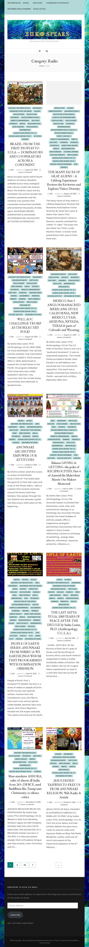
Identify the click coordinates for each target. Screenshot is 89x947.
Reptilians (72, 155)
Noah (11, 623)
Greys (74, 139)
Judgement (24, 296)
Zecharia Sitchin (33, 314)
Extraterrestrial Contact (63, 130)
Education (32, 114)
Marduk (35, 296)
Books (37, 111)
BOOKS (26, 3)
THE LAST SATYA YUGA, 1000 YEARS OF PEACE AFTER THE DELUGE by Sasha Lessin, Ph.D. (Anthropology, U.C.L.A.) (64, 622)
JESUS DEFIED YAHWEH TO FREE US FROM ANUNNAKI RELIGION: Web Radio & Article (64, 788)
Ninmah (22, 299)
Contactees (57, 120)
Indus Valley (16, 614)
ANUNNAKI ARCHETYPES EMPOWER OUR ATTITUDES (25, 453)
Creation (33, 589)
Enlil (27, 286)
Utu (11, 639)
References (25, 130)
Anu (37, 424)
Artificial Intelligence (64, 114)
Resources (25, 305)
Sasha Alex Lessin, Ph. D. (25, 133)
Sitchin (37, 136)
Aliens (70, 108)
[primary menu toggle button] (40, 51)
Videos (25, 139)
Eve (26, 598)
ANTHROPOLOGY (14, 3)
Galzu (35, 604)
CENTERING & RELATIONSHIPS (19, 9)
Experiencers (64, 127)
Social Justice (15, 314)
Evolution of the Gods (25, 601)
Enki (12, 170)
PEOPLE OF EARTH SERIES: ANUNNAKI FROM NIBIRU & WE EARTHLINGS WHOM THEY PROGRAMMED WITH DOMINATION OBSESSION (25, 656)
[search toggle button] (47, 51)
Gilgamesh (35, 607)
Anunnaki (37, 108)
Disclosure (19, 114)
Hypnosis (54, 145)
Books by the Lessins (30, 430)
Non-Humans (18, 127)
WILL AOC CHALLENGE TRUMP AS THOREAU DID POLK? (25, 325)
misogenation (34, 123)
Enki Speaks (17, 286)
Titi (31, 636)
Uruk (38, 636)
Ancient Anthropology (19, 108)
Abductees (60, 108)
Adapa (25, 579)
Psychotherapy (57, 155)
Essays (35, 286)
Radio (73, 601)
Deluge (51, 424)
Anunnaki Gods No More (21, 111)
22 (26, 865)
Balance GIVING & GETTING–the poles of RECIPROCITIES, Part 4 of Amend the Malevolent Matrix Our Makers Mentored (64, 473)
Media (22, 123)
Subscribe (15, 914)
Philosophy (32, 127)
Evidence (15, 117)
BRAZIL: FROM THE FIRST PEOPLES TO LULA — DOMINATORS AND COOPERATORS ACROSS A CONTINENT (25, 154)
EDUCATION (37, 3)
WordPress (74, 940)
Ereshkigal (17, 598)
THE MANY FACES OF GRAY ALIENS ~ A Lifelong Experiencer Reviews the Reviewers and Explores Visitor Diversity (64, 180)
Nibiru (13, 299)
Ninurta (76, 439)
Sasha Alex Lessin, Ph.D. (20, 136)
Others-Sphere (71, 152)
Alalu (29, 421)
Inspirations (35, 292)
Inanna (26, 611)
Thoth (23, 636)
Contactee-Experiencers (64, 117)
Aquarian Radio (72, 111)
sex (75, 164)
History (35, 120)
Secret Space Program (61, 164)
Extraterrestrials (30, 117)
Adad (59, 579)
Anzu (22, 427)
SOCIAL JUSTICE (39, 9)
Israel (14, 296)
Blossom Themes (53, 940)
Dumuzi (36, 592)
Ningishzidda (54, 439)
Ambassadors (55, 111)
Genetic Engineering (20, 120)
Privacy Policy (45, 943)
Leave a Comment (25, 172)
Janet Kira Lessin (69, 145)
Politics (57, 283)
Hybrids (13, 123)
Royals (31, 626)
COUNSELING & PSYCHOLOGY (57, 3)
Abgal (21, 421)
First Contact (64, 136)
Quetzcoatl (22, 623)
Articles (34, 280)
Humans (62, 280)
